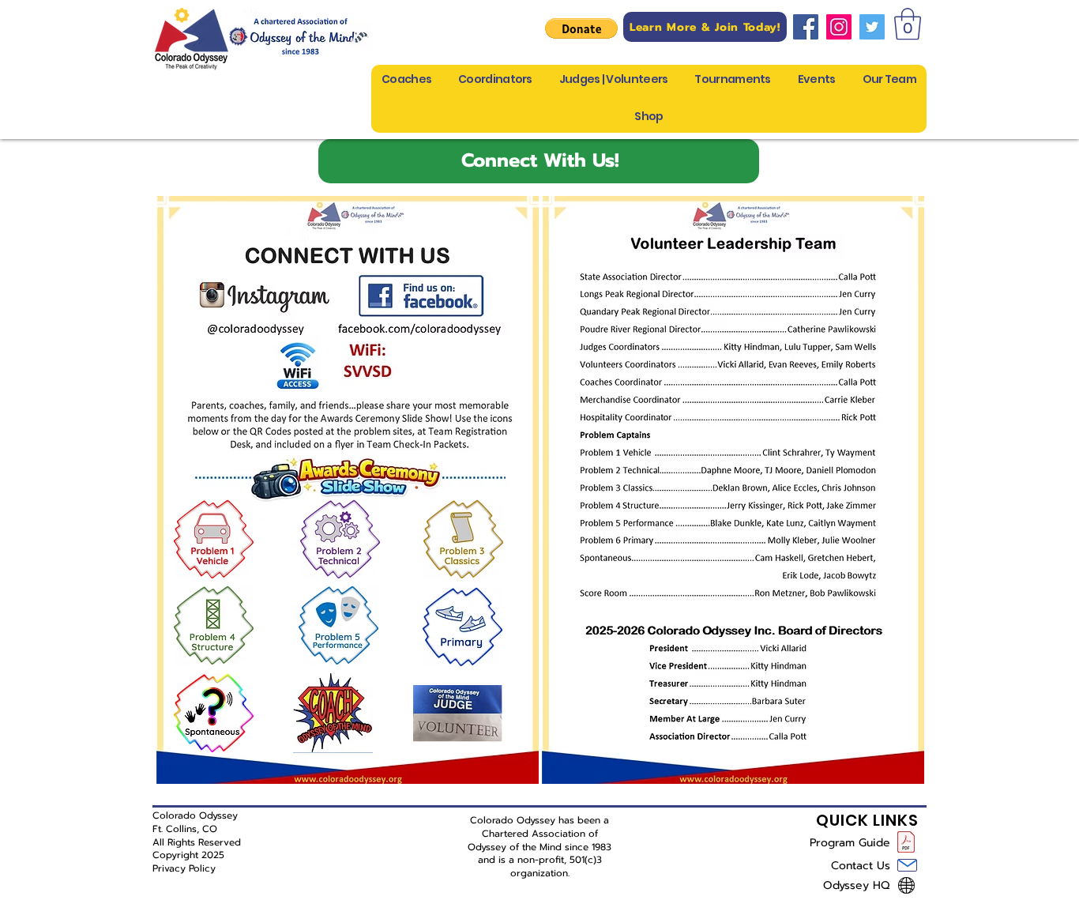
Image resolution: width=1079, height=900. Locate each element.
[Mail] (907, 865)
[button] (581, 28)
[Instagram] (839, 27)
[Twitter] (872, 27)
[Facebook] (805, 27)
